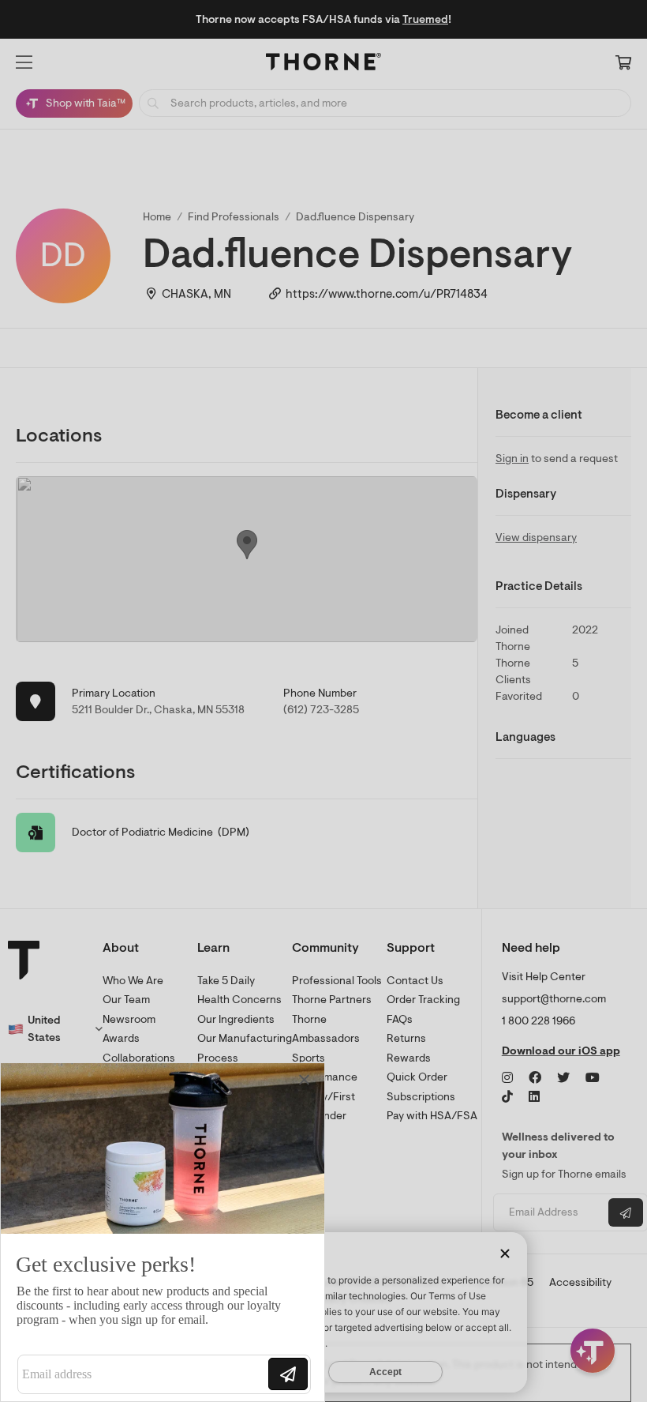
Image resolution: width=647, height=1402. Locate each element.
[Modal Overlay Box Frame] (162, 1232)
